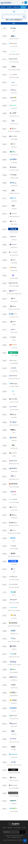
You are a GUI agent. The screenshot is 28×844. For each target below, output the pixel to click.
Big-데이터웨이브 (6, 3)
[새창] (14, 824)
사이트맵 (23, 827)
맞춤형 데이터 (16, 7)
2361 (20, 837)
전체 (14, 11)
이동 (22, 832)
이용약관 (4, 827)
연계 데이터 (23, 7)
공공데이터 (3, 7)
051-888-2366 (13, 837)
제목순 (14, 23)
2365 (17, 837)
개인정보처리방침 (17, 827)
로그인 (23, 3)
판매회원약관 (10, 827)
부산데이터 (9, 7)
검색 (24, 16)
